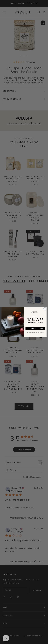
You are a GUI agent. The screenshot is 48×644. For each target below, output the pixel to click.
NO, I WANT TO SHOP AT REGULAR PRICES (35, 332)
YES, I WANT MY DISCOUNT (35, 328)
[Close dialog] (45, 308)
